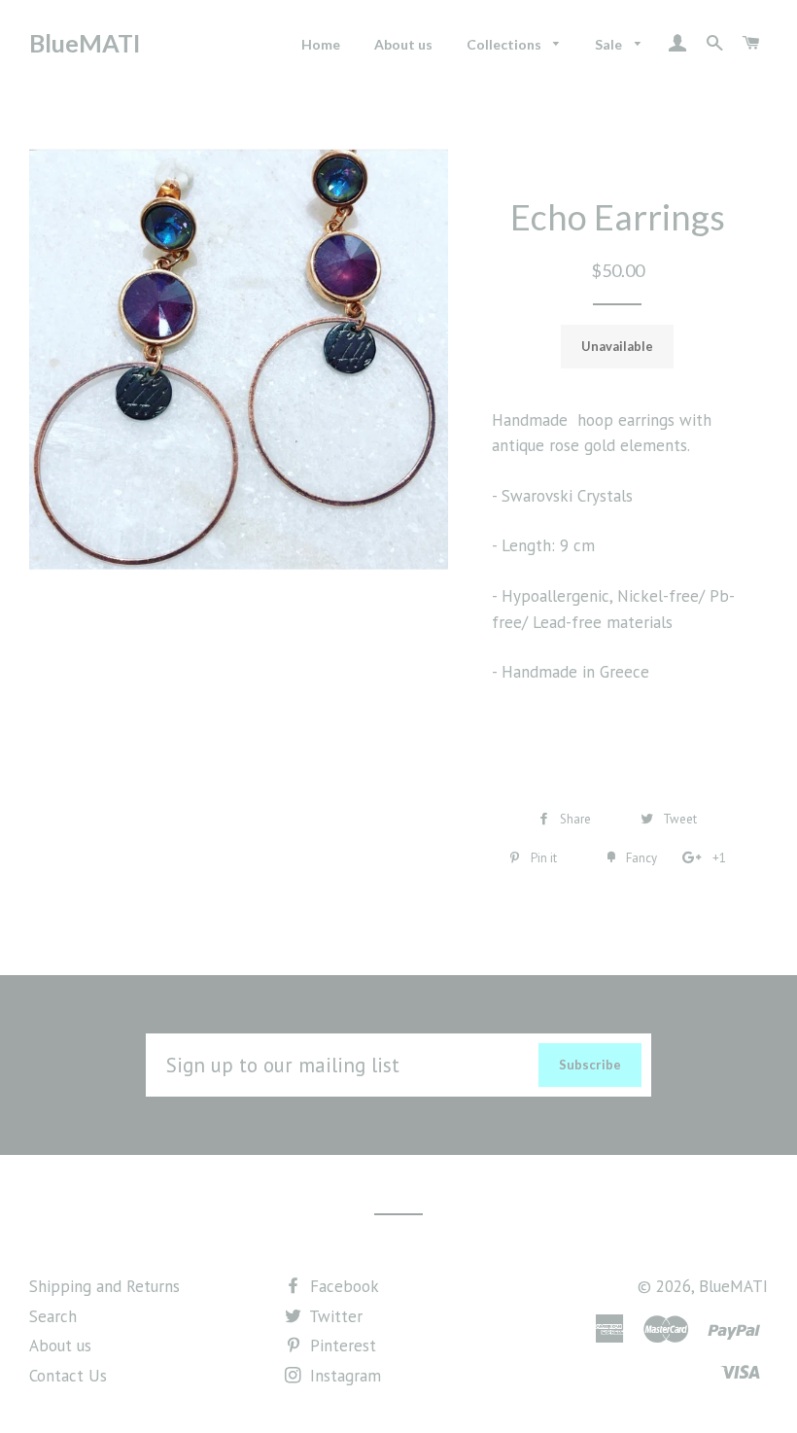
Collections (505, 44)
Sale (610, 44)
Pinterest (340, 1345)
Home (320, 44)
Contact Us (68, 1375)
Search (53, 1316)
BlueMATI (84, 42)
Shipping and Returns (104, 1286)
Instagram (343, 1375)
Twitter (334, 1316)
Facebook (342, 1286)
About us (403, 44)
